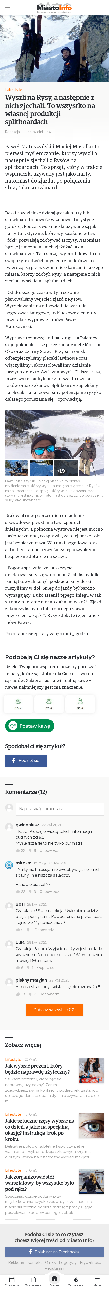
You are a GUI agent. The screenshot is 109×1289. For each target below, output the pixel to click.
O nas (50, 1262)
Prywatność (90, 1262)
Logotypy (68, 1262)
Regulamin (54, 1268)
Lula (20, 942)
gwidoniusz (27, 824)
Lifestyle (13, 90)
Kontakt (35, 1262)
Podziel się (29, 760)
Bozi (20, 904)
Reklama (16, 1262)
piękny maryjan (31, 980)
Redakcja (12, 132)
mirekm (24, 863)
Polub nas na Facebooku (57, 1252)
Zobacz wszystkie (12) (54, 1009)
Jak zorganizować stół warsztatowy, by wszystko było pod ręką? (39, 1183)
